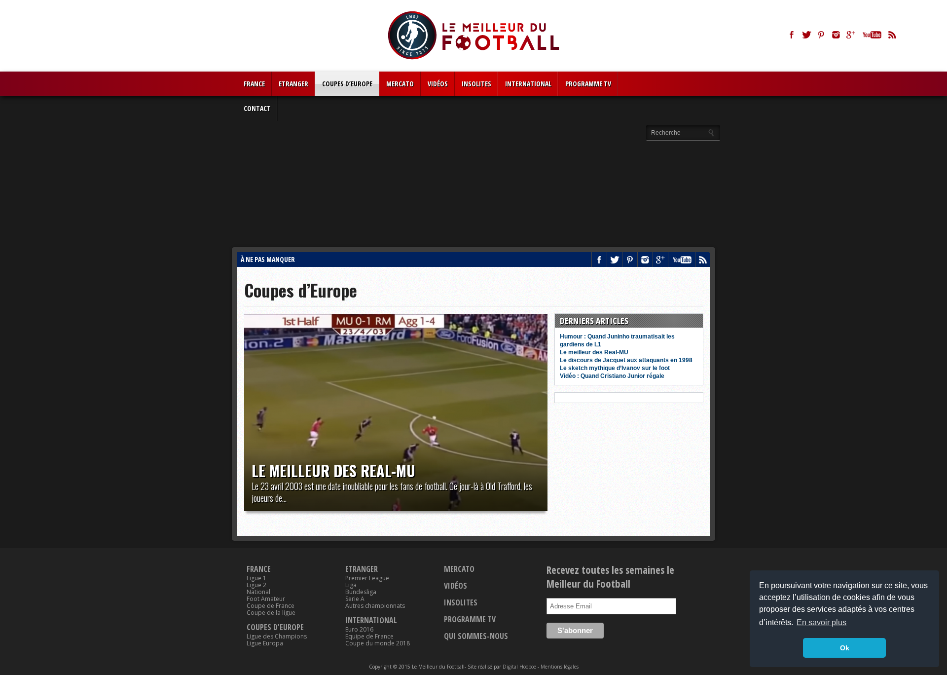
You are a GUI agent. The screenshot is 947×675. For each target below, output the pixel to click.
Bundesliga (360, 592)
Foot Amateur (266, 599)
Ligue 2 (256, 585)
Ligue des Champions (277, 636)
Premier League (367, 578)
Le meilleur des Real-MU (333, 470)
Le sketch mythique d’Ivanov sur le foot (615, 368)
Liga (351, 585)
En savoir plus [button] (821, 622)
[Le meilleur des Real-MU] (395, 412)
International (528, 83)
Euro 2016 (359, 629)
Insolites (476, 83)
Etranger (293, 83)
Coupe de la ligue (271, 612)
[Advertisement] (473, 173)
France (254, 83)
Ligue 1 (256, 578)
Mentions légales (560, 666)
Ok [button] (844, 648)
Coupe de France (270, 605)
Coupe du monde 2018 (377, 643)
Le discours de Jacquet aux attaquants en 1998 (626, 360)
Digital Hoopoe (519, 666)
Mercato (400, 83)
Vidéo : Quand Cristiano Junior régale (612, 376)
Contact (257, 108)
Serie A (354, 599)
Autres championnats (375, 605)
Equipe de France (369, 636)
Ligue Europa (265, 643)
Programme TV (588, 83)
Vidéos (438, 83)
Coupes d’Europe (347, 83)
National (258, 592)
